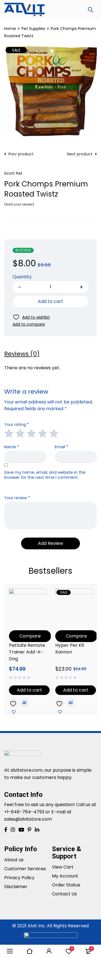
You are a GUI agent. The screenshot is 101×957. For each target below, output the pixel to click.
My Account (65, 876)
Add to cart (50, 301)
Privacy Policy (19, 877)
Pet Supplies (33, 28)
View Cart (63, 867)
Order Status (66, 885)
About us (14, 859)
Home (10, 28)
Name (11, 447)
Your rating (16, 424)
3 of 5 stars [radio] (31, 432)
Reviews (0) (22, 354)
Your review (17, 498)
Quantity (22, 277)
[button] (92, 51)
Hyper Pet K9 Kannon (69, 648)
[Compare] (29, 324)
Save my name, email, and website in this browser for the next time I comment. (45, 475)
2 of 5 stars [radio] (19, 432)
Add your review (19, 204)
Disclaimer (15, 886)
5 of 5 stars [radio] (53, 432)
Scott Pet (13, 173)
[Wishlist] (31, 317)
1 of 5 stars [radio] (8, 432)
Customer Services (25, 868)
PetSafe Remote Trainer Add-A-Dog (27, 652)
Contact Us (64, 894)
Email (61, 447)
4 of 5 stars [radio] (42, 432)
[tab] (22, 354)
